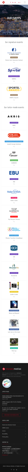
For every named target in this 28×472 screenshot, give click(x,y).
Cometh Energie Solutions (14, 139)
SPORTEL (14, 74)
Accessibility (4, 433)
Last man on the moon (14, 327)
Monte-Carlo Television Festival (14, 55)
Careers (3, 431)
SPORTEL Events (5, 427)
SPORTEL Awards (14, 93)
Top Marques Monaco (14, 214)
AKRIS (14, 120)
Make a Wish (14, 195)
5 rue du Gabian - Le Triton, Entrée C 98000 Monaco (11, 449)
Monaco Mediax (11, 466)
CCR (14, 252)
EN (19, 2)
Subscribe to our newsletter (11, 415)
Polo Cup (14, 346)
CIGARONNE (14, 158)
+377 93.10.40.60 (8, 453)
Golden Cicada (14, 289)
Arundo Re (14, 271)
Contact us (5, 455)
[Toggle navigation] (24, 2)
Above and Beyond (14, 308)
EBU (14, 177)
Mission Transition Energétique (14, 233)
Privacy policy (5, 436)
